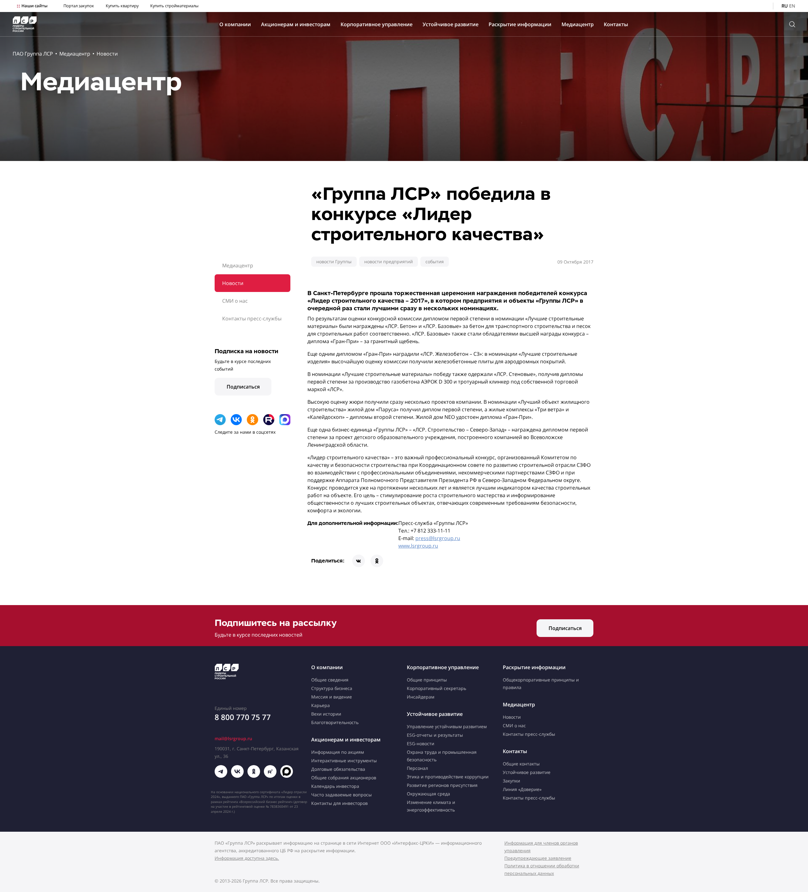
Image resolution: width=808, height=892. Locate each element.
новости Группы (334, 262)
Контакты (616, 24)
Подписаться (243, 386)
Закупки (511, 781)
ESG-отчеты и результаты (435, 735)
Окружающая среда (428, 794)
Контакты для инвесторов (339, 803)
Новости (107, 53)
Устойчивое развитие (450, 24)
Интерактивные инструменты (344, 761)
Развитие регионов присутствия (442, 785)
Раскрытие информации (520, 24)
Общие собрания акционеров (343, 778)
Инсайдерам (420, 697)
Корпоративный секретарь (436, 688)
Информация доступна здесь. (247, 858)
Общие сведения (329, 680)
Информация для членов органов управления (541, 846)
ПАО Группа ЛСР (33, 53)
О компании (235, 24)
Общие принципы (427, 680)
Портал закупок (78, 6)
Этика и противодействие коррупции (448, 777)
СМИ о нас (235, 300)
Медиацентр (577, 24)
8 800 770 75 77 (243, 717)
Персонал (417, 768)
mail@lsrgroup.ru (233, 738)
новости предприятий (388, 262)
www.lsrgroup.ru (418, 545)
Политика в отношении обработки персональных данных (541, 869)
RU (784, 6)
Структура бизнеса (331, 688)
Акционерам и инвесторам (295, 24)
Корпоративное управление (377, 24)
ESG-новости (420, 743)
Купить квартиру (122, 6)
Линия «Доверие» (522, 789)
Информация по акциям (337, 752)
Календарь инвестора (335, 786)
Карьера (320, 705)
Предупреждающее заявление (537, 858)
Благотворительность (335, 722)
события (434, 262)
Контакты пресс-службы (252, 318)
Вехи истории (326, 714)
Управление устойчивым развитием (447, 726)
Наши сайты (34, 6)
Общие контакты (521, 764)
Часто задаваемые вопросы (341, 795)
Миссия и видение (331, 697)
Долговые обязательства (338, 769)
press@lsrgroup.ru (437, 538)
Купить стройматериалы (174, 6)
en (792, 6)
